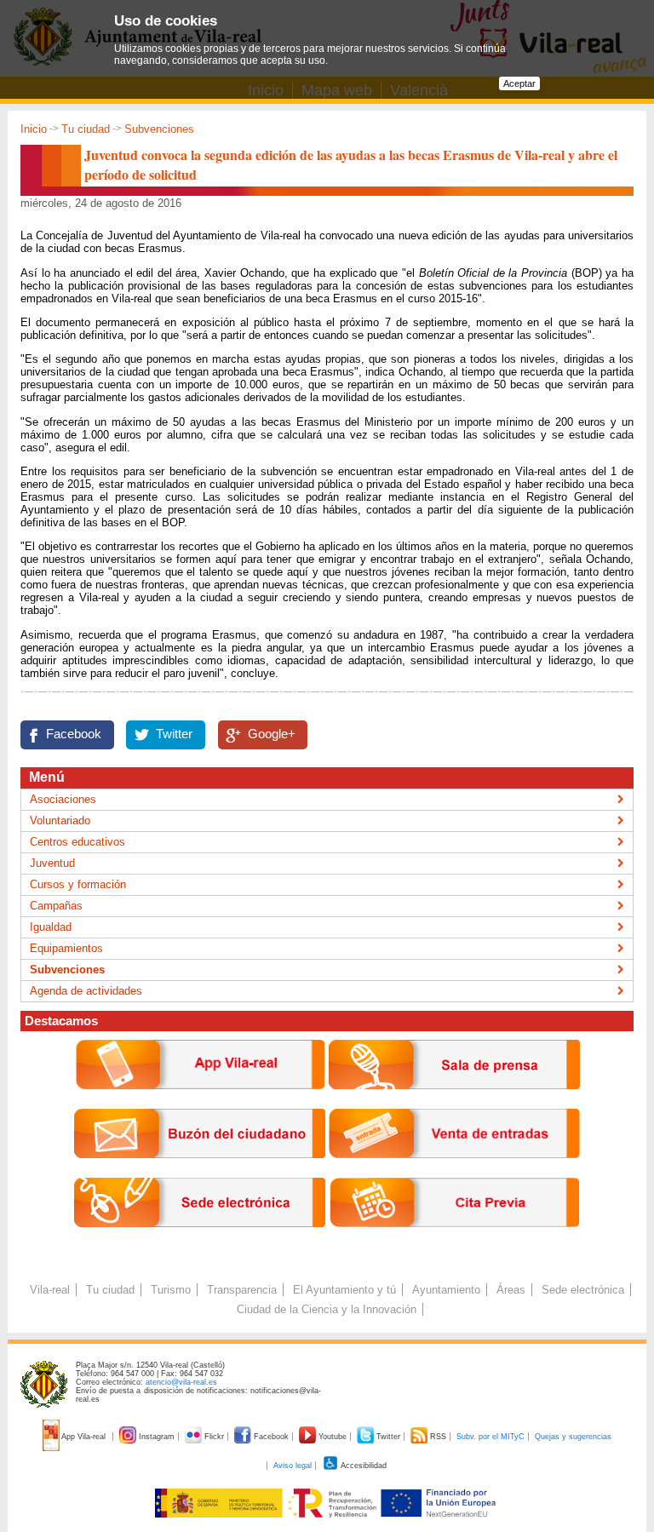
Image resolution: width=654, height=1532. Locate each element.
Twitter (174, 734)
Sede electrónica (583, 1289)
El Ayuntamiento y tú (344, 1289)
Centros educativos (77, 841)
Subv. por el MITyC (490, 1436)
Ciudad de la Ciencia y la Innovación (326, 1309)
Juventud (52, 863)
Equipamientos (66, 948)
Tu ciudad (85, 129)
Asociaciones (63, 799)
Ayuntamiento (446, 1289)
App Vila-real (84, 1436)
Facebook (73, 734)
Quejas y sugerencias (573, 1436)
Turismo (171, 1289)
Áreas (510, 1289)
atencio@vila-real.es (181, 1382)
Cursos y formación (78, 884)
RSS (438, 1436)
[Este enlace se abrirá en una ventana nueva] (199, 1240)
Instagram (156, 1436)
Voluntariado (60, 820)
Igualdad (51, 927)
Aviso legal (292, 1465)
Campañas (56, 905)
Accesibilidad (363, 1465)
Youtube (332, 1436)
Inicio (33, 129)
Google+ (271, 734)
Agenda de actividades (86, 990)
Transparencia (242, 1289)
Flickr (214, 1436)
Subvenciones (159, 129)
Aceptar (519, 83)
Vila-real (50, 1289)
